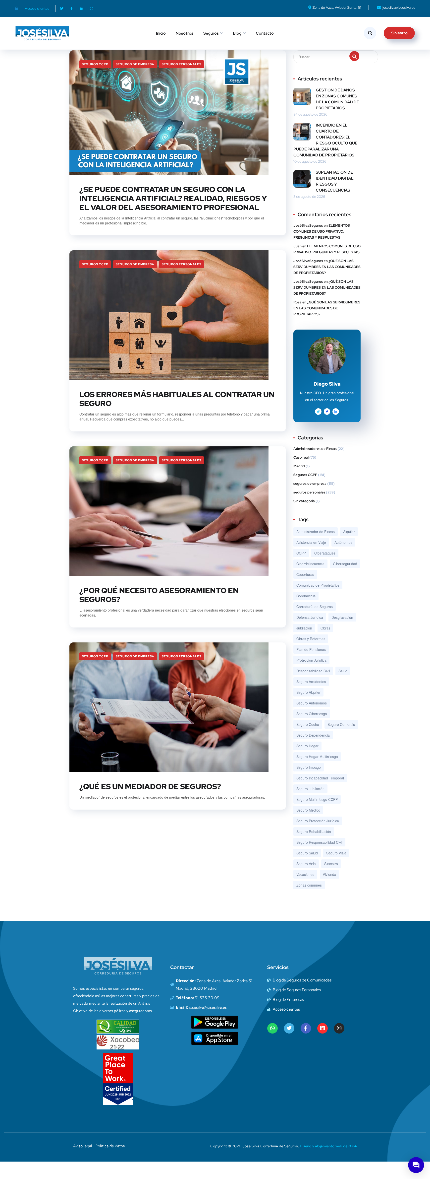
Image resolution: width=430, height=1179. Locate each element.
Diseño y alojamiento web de (328, 1146)
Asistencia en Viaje (311, 542)
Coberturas (305, 574)
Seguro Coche (307, 724)
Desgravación (342, 617)
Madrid (299, 466)
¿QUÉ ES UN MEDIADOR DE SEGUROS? (150, 786)
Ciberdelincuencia (310, 563)
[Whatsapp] (272, 1028)
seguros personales (181, 64)
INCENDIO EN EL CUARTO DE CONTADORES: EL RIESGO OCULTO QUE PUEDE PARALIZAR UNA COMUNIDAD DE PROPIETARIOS (325, 140)
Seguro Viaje (336, 852)
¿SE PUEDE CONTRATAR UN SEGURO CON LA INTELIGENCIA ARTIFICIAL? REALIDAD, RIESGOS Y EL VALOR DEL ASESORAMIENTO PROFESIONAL (173, 198)
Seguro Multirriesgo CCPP (317, 799)
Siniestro (331, 863)
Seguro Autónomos (311, 702)
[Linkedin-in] (81, 8)
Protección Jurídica (311, 660)
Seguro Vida (306, 863)
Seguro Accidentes (311, 681)
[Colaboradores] (18, 8)
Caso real (301, 457)
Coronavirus (306, 595)
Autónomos (343, 542)
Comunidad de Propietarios (317, 585)
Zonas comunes (309, 885)
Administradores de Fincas (315, 448)
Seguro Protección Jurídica (317, 820)
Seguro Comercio (341, 724)
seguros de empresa (135, 64)
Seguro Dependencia (313, 735)
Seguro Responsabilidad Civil (319, 842)
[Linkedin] (322, 1028)
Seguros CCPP (95, 64)
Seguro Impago (308, 767)
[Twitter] (61, 8)
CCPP (301, 553)
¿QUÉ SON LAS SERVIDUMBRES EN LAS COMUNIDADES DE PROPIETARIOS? (327, 267)
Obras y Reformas (310, 638)
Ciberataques (324, 553)
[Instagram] (91, 8)
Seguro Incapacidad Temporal (320, 777)
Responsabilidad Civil (313, 670)
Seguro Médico (308, 810)
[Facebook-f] (71, 8)
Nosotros (184, 33)
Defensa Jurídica (309, 617)
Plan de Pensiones (311, 649)
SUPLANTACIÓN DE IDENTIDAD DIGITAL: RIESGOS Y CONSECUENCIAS (335, 181)
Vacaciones (305, 874)
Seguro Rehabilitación (313, 831)
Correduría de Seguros (314, 606)
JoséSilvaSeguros (308, 225)
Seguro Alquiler (308, 692)
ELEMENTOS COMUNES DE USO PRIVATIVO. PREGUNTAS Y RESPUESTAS (321, 231)
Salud (342, 670)
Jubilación (304, 627)
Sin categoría (304, 501)
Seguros (211, 33)
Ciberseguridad (345, 563)
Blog (237, 33)
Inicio (161, 33)
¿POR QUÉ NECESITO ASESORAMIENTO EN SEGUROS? (159, 595)
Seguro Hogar (307, 745)
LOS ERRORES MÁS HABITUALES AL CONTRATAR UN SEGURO (176, 399)
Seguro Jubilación (310, 788)
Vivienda (329, 874)
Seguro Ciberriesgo (311, 713)
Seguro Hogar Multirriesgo (317, 756)
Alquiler (349, 531)
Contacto (265, 33)
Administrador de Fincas (315, 531)
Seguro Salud (307, 852)
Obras (325, 627)
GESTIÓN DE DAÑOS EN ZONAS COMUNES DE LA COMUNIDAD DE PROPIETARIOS (337, 99)
